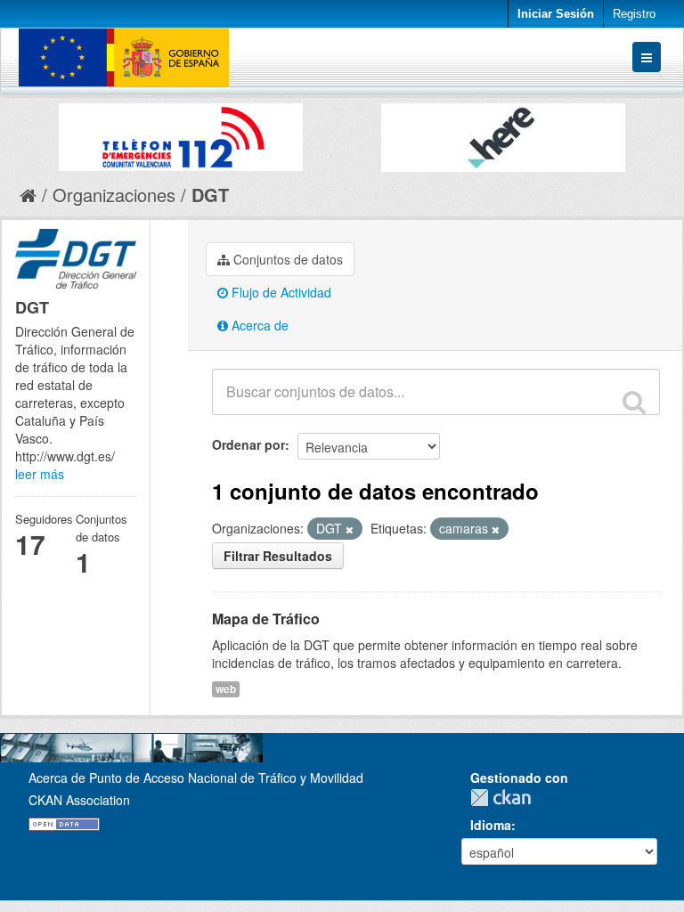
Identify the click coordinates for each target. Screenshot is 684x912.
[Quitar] (350, 529)
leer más (39, 474)
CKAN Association (79, 800)
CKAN (505, 797)
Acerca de (258, 325)
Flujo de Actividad (279, 292)
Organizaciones (114, 195)
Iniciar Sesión (555, 13)
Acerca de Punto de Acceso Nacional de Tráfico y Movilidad (195, 777)
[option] (180, 132)
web (226, 688)
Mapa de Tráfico (266, 618)
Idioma (490, 825)
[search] (634, 401)
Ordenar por (248, 444)
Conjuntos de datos (286, 259)
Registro (634, 13)
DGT (210, 195)
